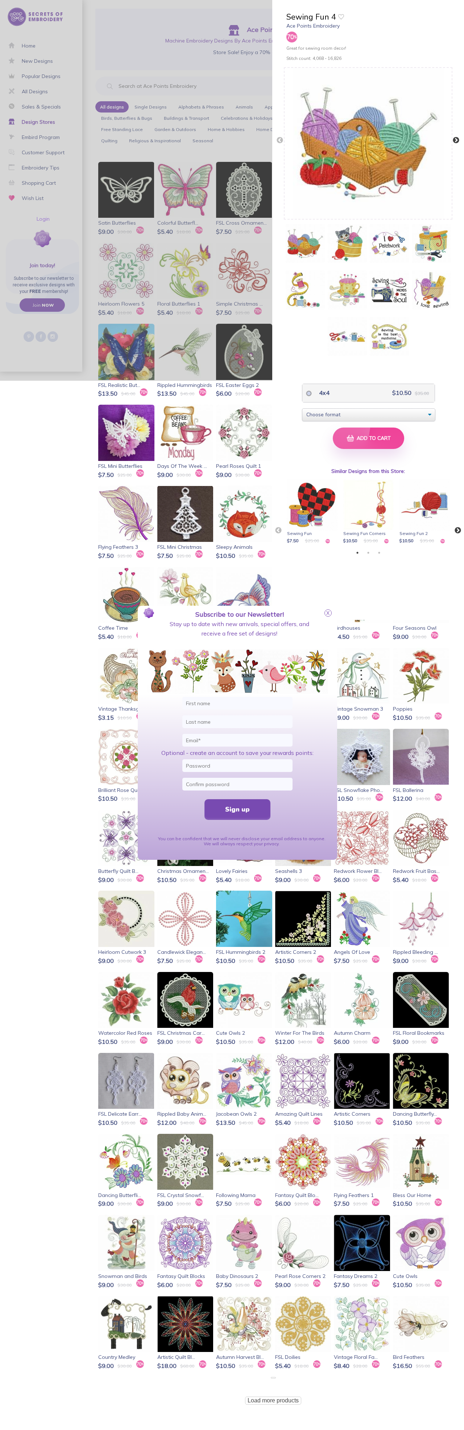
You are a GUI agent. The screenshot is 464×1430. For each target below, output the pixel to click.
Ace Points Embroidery (313, 26)
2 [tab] (368, 552)
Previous (279, 140)
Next (456, 140)
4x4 (324, 392)
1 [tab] (357, 552)
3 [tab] (379, 552)
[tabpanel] (313, 512)
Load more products (273, 1400)
